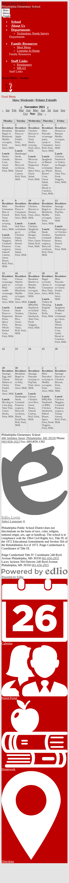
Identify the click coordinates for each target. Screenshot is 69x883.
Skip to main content (14, 3)
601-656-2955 (50, 558)
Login (11, 517)
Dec (40, 113)
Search (10, 84)
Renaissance (24, 64)
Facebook (10, 87)
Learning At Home (28, 50)
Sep (63, 110)
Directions (8, 861)
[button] (20, 30)
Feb (14, 110)
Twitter (10, 90)
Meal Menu (24, 47)
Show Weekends (23, 100)
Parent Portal (9, 698)
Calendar (7, 643)
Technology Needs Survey (33, 33)
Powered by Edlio (12, 577)
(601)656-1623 (11, 441)
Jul (49, 110)
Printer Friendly (46, 100)
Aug (55, 110)
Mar (21, 110)
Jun (43, 110)
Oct (25, 113)
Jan (8, 110)
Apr (28, 110)
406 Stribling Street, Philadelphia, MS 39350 (29, 438)
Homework (8, 769)
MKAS (21, 68)
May (36, 110)
